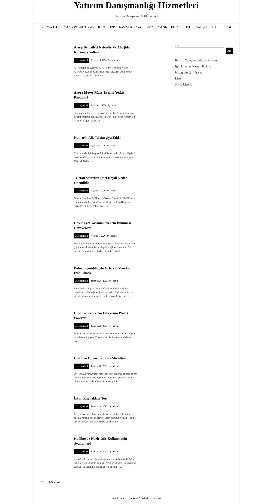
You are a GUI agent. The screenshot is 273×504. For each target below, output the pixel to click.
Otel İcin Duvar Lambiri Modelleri (100, 358)
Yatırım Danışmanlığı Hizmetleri (136, 5)
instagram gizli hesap (162, 27)
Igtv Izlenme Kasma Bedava (119, 27)
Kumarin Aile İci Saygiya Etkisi (97, 137)
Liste (188, 27)
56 (49, 482)
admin (115, 60)
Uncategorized (81, 60)
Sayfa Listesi (206, 27)
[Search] (230, 27)
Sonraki (55, 482)
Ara (177, 45)
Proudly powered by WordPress (128, 498)
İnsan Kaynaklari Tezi (90, 398)
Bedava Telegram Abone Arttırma (67, 27)
